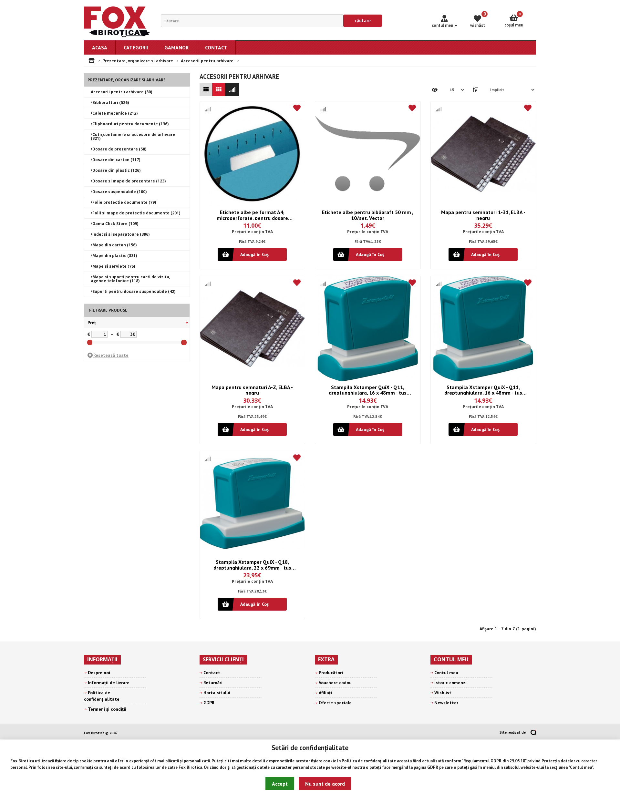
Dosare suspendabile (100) (119, 191)
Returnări (212, 683)
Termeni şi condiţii (107, 709)
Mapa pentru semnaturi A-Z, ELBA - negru (252, 390)
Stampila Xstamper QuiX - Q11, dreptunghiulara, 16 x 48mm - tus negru (483, 390)
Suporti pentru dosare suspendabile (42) (133, 291)
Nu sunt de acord (325, 783)
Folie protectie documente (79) (124, 202)
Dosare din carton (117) (116, 159)
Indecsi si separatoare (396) (121, 234)
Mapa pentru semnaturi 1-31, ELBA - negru (483, 215)
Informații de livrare (108, 683)
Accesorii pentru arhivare (207, 61)
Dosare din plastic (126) (116, 170)
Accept (280, 783)
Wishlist (442, 693)
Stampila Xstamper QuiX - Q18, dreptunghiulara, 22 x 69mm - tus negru (252, 564)
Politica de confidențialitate (369, 761)
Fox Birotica (22, 761)
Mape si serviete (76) (113, 266)
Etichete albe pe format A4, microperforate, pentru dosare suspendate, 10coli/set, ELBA (252, 215)
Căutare (363, 20)
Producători (331, 672)
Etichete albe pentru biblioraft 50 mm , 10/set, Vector (367, 215)
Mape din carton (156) (114, 245)
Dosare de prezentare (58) (119, 149)
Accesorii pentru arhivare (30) (121, 92)
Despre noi (99, 672)
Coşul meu (513, 20)
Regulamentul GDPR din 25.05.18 (494, 761)
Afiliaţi (325, 693)
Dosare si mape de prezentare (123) (129, 181)
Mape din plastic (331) (114, 255)
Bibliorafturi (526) (110, 102)
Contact (211, 672)
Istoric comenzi (450, 683)
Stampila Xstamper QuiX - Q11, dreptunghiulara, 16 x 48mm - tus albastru (368, 390)
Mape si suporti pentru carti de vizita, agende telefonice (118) (130, 279)
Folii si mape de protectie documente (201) (136, 213)
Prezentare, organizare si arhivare (137, 61)
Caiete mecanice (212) (115, 113)
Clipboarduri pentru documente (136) (130, 124)
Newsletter (446, 703)
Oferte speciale (335, 703)
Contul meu (581, 767)
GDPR (432, 767)
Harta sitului (216, 693)
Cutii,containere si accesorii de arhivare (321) (133, 136)
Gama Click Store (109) (115, 223)
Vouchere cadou (335, 683)
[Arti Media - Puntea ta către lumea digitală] (533, 732)
